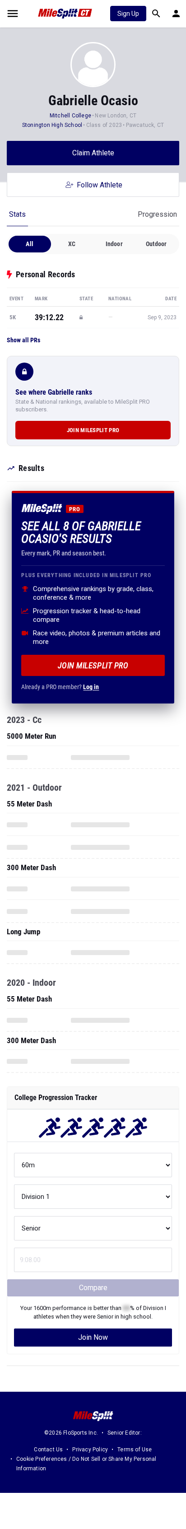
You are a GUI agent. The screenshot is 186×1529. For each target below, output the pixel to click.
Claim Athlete (93, 153)
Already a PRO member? (60, 686)
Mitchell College (70, 115)
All (29, 243)
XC (71, 243)
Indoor (114, 243)
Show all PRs (23, 340)
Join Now (93, 1337)
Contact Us (48, 1449)
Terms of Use (134, 1449)
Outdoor (156, 243)
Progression (157, 214)
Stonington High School (52, 125)
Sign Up (128, 13)
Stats (17, 214)
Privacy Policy (90, 1449)
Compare (93, 1287)
